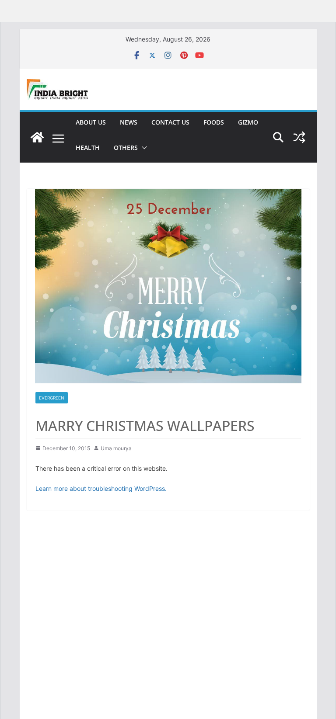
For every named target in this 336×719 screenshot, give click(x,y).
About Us (91, 122)
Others (126, 147)
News (128, 122)
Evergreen (51, 397)
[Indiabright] (37, 137)
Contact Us (170, 122)
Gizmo (248, 122)
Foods (213, 122)
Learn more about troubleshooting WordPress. (101, 488)
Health (88, 147)
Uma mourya (116, 448)
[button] (142, 148)
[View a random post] (299, 137)
